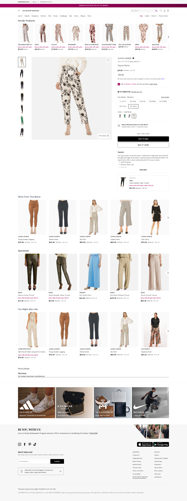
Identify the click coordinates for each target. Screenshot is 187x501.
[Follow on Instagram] (20, 445)
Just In (20, 16)
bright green (125, 116)
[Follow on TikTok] (34, 445)
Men (49, 16)
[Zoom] (72, 97)
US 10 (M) (163, 101)
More (89, 16)
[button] (130, 92)
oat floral (134, 116)
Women (43, 16)
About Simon (158, 467)
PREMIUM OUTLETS (46, 2)
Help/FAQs (136, 452)
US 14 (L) (133, 106)
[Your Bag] (168, 11)
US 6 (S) (142, 101)
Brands (27, 16)
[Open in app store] (145, 446)
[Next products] (168, 217)
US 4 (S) (133, 101)
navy (129, 116)
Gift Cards (157, 474)
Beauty (83, 16)
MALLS (35, 2)
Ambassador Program (161, 458)
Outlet (147, 16)
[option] (72, 98)
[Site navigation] (19, 11)
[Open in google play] (161, 446)
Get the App (158, 461)
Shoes (56, 16)
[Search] (144, 10)
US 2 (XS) (123, 101)
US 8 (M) (152, 101)
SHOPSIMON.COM (23, 2)
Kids (70, 16)
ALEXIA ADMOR (124, 58)
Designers (35, 16)
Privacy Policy (137, 467)
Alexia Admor (134, 61)
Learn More (153, 84)
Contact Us (136, 455)
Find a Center (163, 16)
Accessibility (136, 474)
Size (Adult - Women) (143, 97)
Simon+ (154, 16)
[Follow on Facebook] (25, 445)
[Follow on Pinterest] (30, 445)
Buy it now (143, 145)
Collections (157, 464)
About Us (157, 452)
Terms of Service (138, 471)
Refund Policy (137, 464)
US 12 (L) (123, 106)
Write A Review (23, 368)
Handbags (63, 16)
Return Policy (137, 461)
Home (76, 16)
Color (124, 112)
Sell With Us (158, 477)
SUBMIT (57, 461)
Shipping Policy (137, 458)
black (120, 116)
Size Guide (165, 97)
